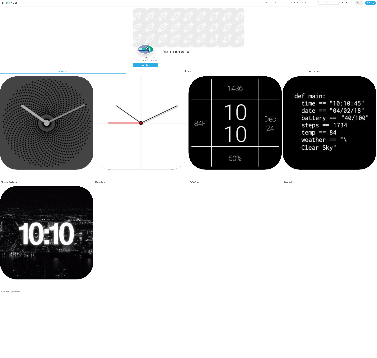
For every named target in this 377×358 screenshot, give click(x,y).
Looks (286, 3)
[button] (370, 3)
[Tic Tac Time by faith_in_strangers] (235, 123)
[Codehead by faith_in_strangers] (329, 123)
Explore (312, 3)
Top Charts (295, 3)
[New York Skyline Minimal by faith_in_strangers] (46, 232)
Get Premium (267, 3)
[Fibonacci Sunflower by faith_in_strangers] (46, 123)
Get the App (370, 3)
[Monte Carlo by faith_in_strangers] (141, 123)
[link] (11, 3)
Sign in (359, 3)
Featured (278, 3)
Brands (304, 3)
